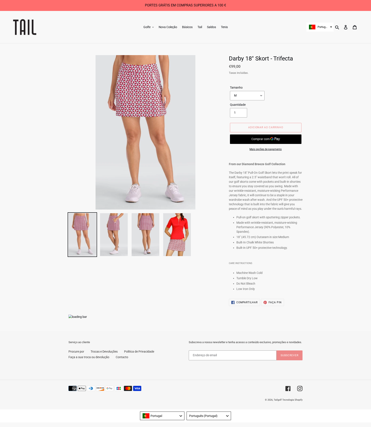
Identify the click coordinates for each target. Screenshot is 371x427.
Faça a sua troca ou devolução (88, 357)
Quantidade (238, 104)
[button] (320, 27)
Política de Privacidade (139, 351)
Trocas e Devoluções (104, 351)
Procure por (76, 351)
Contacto (122, 357)
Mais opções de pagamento (265, 149)
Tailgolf (278, 399)
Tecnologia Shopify (292, 399)
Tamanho (236, 87)
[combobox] (162, 416)
